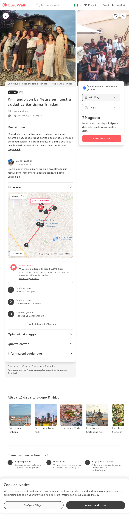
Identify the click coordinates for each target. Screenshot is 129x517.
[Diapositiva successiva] (121, 48)
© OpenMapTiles (46, 254)
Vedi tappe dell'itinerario (42, 324)
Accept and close (95, 505)
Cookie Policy (90, 495)
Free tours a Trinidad (62, 83)
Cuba (25, 366)
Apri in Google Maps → (29, 279)
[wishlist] (116, 16)
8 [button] (41, 225)
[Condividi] (123, 16)
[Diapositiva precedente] (7, 48)
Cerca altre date (101, 138)
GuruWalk (13, 83)
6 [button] (54, 208)
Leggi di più (14, 149)
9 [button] (38, 224)
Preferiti (92, 4)
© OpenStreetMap (62, 254)
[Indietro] (6, 16)
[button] (40, 207)
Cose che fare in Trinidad (34, 83)
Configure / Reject (34, 505)
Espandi (18, 253)
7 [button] (26, 245)
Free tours (13, 366)
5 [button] (46, 212)
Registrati (120, 4)
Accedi (106, 4)
